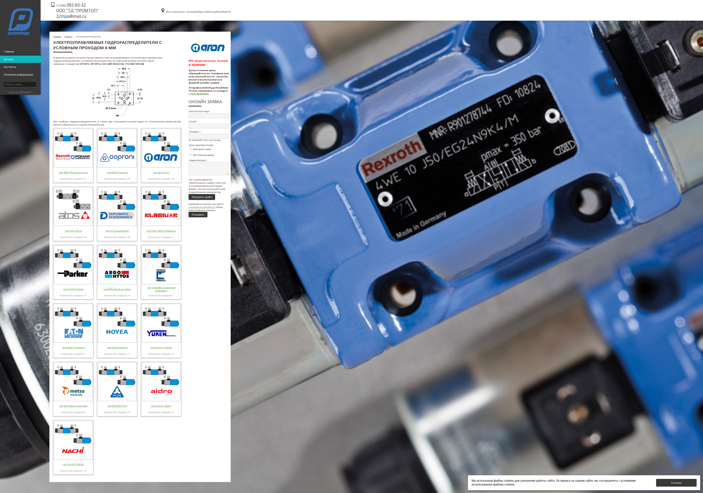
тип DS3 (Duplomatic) (117, 231)
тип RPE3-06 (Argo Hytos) (117, 289)
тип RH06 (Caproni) (117, 172)
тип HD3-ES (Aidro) (161, 406)
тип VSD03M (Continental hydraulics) (161, 289)
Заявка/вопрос (198, 160)
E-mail (192, 121)
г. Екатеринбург (199, 93)
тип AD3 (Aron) (161, 172)
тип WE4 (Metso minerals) (73, 406)
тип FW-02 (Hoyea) (117, 347)
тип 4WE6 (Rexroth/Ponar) (73, 172)
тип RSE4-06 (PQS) (117, 406)
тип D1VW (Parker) (73, 289)
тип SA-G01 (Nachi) (73, 464)
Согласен (676, 482)
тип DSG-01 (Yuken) (161, 347)
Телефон (194, 131)
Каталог (68, 36)
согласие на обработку (202, 207)
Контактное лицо (199, 111)
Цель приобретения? (201, 145)
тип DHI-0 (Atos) (73, 231)
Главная (57, 36)
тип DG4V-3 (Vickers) (73, 347)
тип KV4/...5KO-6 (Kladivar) (161, 231)
